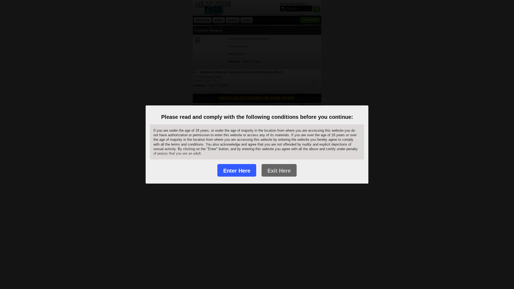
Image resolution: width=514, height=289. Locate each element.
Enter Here (236, 171)
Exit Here (279, 171)
